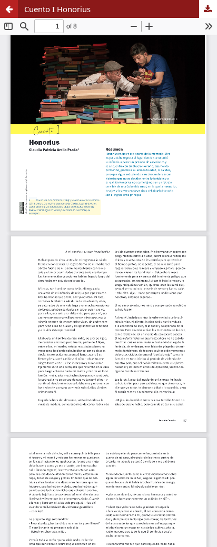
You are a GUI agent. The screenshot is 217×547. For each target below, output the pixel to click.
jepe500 (15, 287)
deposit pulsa (27, 199)
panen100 (20, 265)
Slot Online (22, 243)
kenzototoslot (28, 156)
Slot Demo (21, 177)
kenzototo (20, 46)
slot (7, 531)
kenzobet (18, 24)
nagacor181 (23, 221)
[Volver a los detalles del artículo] (9, 9)
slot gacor (20, 90)
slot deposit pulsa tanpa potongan (68, 509)
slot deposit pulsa (35, 134)
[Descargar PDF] (208, 9)
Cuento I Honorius (57, 9)
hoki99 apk (22, 331)
